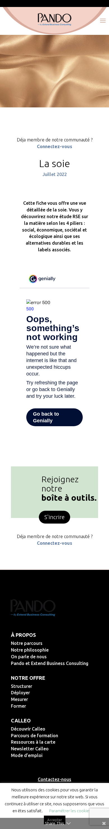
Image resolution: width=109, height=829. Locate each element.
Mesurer (37, 699)
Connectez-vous (54, 146)
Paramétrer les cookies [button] (70, 810)
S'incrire (54, 517)
